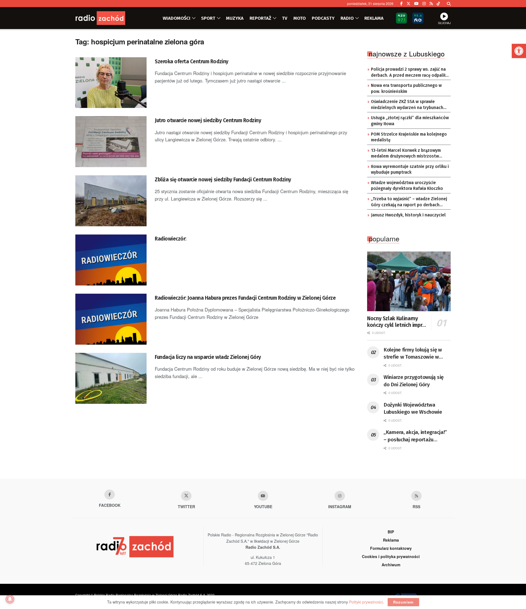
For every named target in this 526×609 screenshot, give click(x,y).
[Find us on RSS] (431, 3)
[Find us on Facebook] (401, 3)
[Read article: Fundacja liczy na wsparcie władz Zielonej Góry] (111, 378)
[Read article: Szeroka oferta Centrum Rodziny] (111, 82)
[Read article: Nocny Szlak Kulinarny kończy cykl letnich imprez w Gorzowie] (409, 281)
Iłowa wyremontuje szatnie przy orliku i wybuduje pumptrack (410, 169)
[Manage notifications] (9, 599)
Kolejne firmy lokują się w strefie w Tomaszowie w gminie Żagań (413, 354)
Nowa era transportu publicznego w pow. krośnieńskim (406, 88)
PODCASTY (323, 18)
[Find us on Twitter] (408, 3)
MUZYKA (235, 18)
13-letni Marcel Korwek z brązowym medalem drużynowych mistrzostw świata (406, 153)
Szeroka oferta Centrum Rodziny (191, 61)
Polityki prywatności (366, 602)
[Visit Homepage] (108, 18)
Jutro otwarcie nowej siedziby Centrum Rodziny (208, 120)
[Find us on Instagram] (424, 3)
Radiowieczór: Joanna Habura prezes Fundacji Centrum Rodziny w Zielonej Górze (245, 298)
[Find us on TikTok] (438, 3)
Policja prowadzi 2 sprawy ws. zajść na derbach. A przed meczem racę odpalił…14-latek (410, 72)
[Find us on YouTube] (416, 3)
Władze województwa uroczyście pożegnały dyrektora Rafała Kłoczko (407, 185)
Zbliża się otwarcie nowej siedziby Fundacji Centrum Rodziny (223, 179)
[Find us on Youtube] (263, 496)
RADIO (347, 18)
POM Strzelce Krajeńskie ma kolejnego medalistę (409, 137)
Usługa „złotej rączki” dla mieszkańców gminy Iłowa (410, 120)
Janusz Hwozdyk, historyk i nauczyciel (408, 215)
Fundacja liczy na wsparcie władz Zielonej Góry (208, 357)
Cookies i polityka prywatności (391, 556)
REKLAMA (374, 18)
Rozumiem (403, 602)
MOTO (299, 18)
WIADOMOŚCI (176, 18)
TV (284, 18)
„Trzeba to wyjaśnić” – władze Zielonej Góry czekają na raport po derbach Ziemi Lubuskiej (409, 202)
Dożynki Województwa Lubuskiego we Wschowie (413, 408)
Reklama (391, 540)
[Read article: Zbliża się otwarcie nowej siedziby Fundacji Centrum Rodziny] (111, 200)
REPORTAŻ (260, 18)
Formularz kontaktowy (391, 548)
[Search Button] (449, 3)
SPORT (208, 18)
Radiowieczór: (170, 239)
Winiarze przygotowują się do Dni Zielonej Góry (414, 381)
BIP (391, 531)
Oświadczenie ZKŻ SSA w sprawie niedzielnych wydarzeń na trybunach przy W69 (407, 105)
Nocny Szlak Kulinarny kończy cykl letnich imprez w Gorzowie (397, 321)
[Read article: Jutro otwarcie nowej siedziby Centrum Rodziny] (111, 141)
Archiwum (391, 564)
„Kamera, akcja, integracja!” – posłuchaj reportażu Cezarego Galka (415, 436)
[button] (519, 51)
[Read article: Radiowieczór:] (111, 260)
